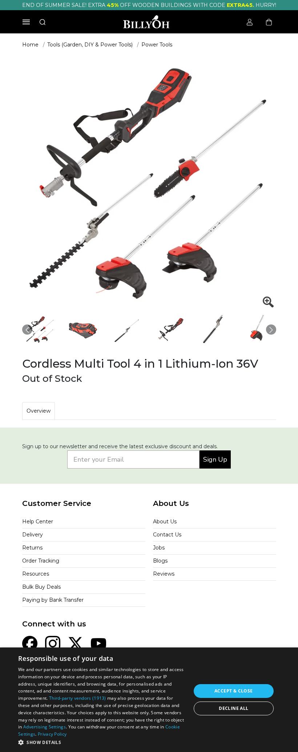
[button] (102, 742)
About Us (165, 521)
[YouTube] (98, 643)
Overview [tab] (39, 411)
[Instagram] (52, 643)
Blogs (160, 560)
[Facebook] (29, 643)
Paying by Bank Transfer (53, 600)
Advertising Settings (44, 727)
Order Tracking (40, 560)
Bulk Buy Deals (41, 587)
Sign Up (215, 459)
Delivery (32, 534)
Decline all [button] (233, 708)
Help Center (37, 521)
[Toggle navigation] (26, 22)
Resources (35, 574)
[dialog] (149, 699)
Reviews (163, 574)
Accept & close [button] (233, 691)
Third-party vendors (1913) (77, 698)
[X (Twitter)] (75, 643)
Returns (32, 547)
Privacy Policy (52, 734)
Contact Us (167, 534)
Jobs (159, 547)
